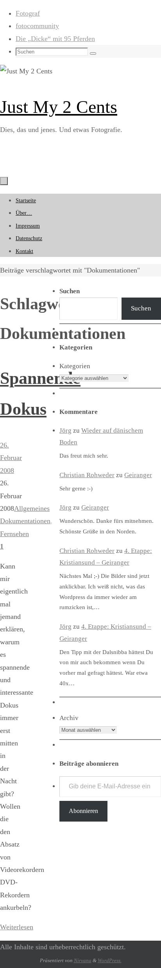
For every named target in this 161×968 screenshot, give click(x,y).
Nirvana (82, 960)
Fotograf (28, 13)
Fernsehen (14, 534)
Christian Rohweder (86, 475)
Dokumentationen (25, 521)
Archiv (69, 718)
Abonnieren (83, 811)
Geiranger (138, 475)
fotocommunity (37, 26)
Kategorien (74, 366)
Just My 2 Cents (58, 107)
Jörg (65, 430)
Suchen (141, 308)
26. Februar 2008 (11, 457)
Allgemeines (32, 508)
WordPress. (110, 960)
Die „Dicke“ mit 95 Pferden (55, 39)
